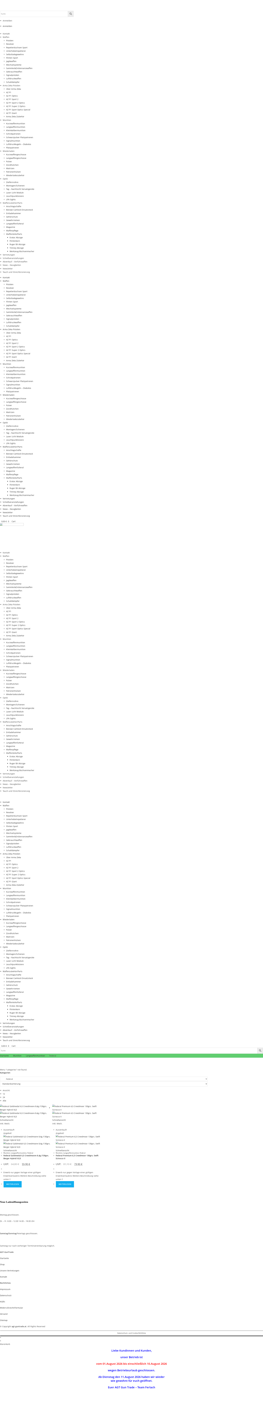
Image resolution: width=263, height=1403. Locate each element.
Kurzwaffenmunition (15, 123)
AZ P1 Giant (11, 113)
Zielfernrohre (12, 182)
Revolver (10, 44)
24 (4, 1097)
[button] (131, 796)
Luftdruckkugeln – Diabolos (18, 144)
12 (4, 1094)
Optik (5, 178)
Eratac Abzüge (16, 237)
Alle (4, 1100)
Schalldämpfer (13, 82)
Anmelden (7, 20)
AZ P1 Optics (12, 95)
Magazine (10, 227)
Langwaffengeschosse (16, 158)
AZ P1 (8, 92)
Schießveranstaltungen (13, 258)
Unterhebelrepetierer (16, 51)
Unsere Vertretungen (9, 1270)
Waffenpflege (12, 230)
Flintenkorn (15, 241)
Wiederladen (9, 151)
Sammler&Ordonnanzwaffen (19, 68)
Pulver (9, 161)
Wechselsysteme (13, 64)
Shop (2, 1264)
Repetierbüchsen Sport (16, 47)
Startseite (4, 1055)
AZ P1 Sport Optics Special (18, 109)
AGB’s (2, 1301)
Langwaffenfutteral (15, 223)
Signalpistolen (12, 75)
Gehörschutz (12, 216)
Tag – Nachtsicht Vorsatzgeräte (20, 189)
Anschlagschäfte (13, 206)
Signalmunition (13, 140)
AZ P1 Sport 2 (12, 99)
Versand (4, 1314)
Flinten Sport (12, 58)
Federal (30, 1153)
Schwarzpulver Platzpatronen (19, 137)
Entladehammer (13, 213)
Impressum (5, 1289)
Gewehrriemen (13, 220)
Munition (7, 120)
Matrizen (10, 168)
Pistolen (9, 40)
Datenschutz (6, 1295)
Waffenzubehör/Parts (12, 203)
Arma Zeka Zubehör (15, 116)
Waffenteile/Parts (14, 234)
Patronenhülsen (13, 171)
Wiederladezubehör (15, 175)
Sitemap (4, 1320)
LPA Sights (11, 199)
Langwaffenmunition (15, 127)
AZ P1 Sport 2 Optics (15, 102)
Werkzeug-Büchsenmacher (22, 251)
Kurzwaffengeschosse (16, 154)
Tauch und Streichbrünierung (16, 272)
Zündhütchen (12, 165)
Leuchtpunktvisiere (15, 196)
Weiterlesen (12, 1184)
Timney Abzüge (17, 248)
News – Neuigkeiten (12, 265)
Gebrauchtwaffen (14, 71)
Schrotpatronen (13, 133)
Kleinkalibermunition (15, 130)
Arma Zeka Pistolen (11, 85)
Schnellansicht (6, 1120)
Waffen (6, 37)
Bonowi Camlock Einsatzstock (19, 209)
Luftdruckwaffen (13, 78)
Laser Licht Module (15, 192)
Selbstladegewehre (15, 54)
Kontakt (6, 33)
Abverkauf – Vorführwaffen (15, 261)
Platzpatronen (12, 147)
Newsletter (8, 268)
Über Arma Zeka (13, 89)
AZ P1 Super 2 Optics (15, 106)
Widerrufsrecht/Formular (11, 1307)
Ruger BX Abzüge (17, 244)
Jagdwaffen (11, 61)
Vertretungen (9, 254)
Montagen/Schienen (15, 185)
